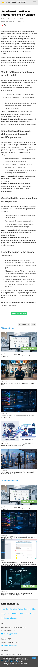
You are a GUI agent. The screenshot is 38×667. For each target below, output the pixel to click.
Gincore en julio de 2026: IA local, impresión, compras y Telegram (18, 355)
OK (34, 658)
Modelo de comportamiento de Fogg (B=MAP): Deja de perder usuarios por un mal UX (18, 444)
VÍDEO (33, 324)
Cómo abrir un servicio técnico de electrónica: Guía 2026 (17, 384)
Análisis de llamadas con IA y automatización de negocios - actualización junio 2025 (16, 594)
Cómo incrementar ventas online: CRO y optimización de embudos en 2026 (18, 472)
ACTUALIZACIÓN (24, 324)
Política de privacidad (12, 661)
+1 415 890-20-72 (9, 630)
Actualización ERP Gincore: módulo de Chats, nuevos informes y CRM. (18, 416)
